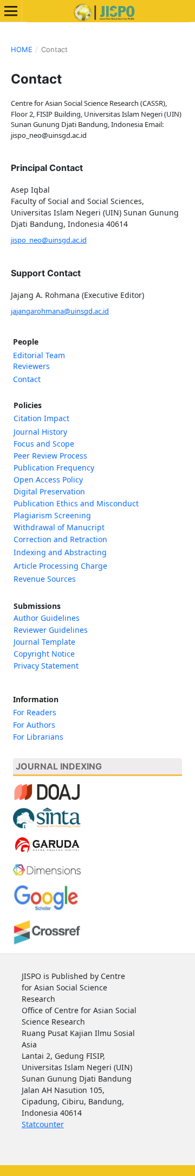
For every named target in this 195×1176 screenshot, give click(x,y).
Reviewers (31, 366)
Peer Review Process (50, 455)
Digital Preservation (49, 491)
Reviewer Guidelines (51, 630)
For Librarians (38, 737)
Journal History (40, 432)
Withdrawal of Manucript (59, 527)
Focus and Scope (44, 443)
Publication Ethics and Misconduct (76, 503)
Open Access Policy (49, 479)
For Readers (34, 712)
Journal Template (44, 642)
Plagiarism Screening (52, 515)
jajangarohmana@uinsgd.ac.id (60, 311)
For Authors (34, 725)
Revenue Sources (45, 579)
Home (21, 49)
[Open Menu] (11, 11)
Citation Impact (41, 418)
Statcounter (43, 1124)
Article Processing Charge (60, 566)
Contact (27, 379)
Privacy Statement (46, 665)
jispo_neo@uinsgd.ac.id (49, 240)
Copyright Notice (44, 654)
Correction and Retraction (60, 539)
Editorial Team (39, 355)
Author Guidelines (47, 618)
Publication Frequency (54, 467)
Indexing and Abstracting (60, 552)
